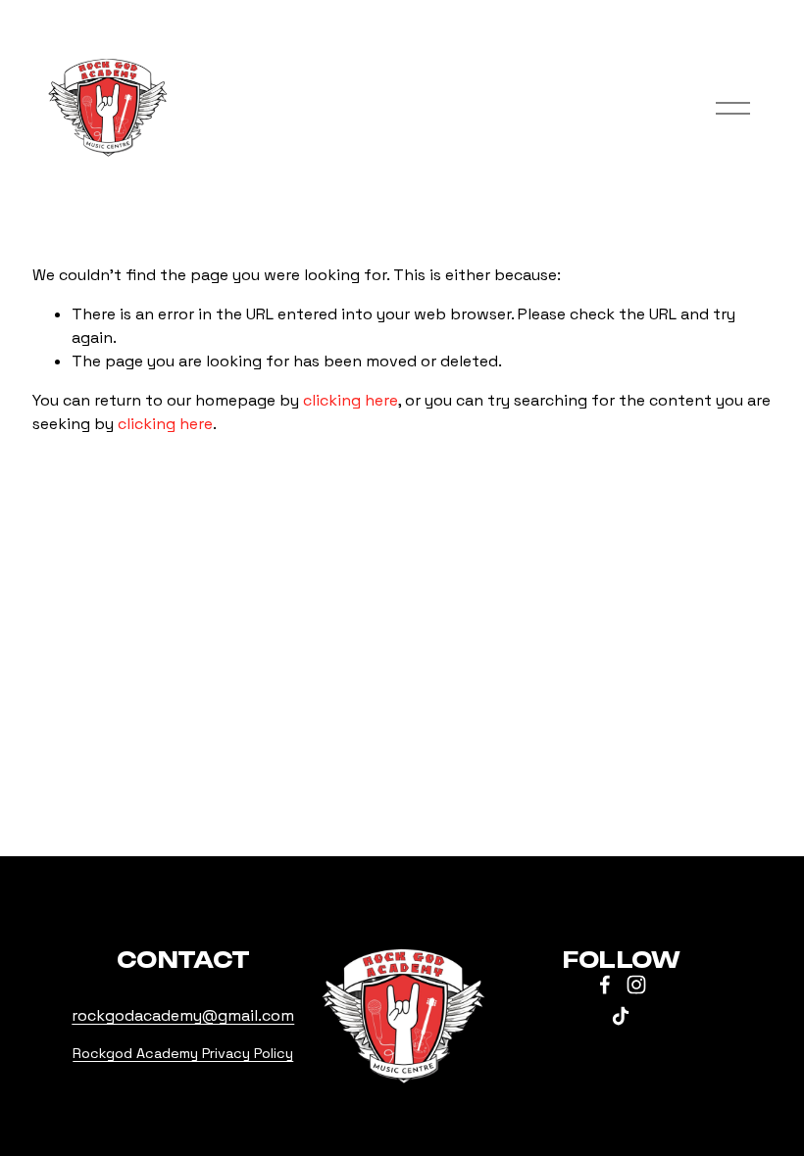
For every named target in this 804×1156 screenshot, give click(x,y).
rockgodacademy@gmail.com (183, 1015)
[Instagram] (636, 984)
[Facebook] (605, 984)
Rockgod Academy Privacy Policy (183, 1053)
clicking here (350, 400)
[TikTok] (620, 1016)
